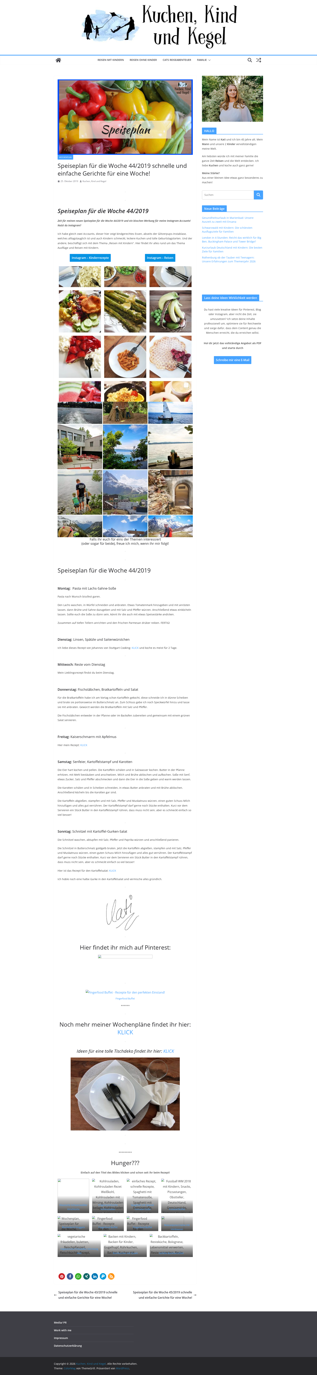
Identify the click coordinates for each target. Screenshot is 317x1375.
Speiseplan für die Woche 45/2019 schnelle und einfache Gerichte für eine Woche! (162, 1295)
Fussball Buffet (177, 1209)
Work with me (62, 1330)
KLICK (135, 648)
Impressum (61, 1338)
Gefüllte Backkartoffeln (171, 1253)
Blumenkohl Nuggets (73, 1227)
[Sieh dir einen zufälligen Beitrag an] (258, 60)
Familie (202, 60)
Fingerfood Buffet (125, 998)
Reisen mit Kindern (111, 60)
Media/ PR (60, 1322)
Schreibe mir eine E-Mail (232, 360)
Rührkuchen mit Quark (125, 1253)
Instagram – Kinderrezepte (90, 258)
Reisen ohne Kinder (143, 60)
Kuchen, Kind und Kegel (94, 181)
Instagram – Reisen (160, 258)
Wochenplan (65, 157)
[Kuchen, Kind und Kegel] (58, 60)
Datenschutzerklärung (68, 1345)
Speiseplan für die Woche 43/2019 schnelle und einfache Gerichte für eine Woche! (87, 1295)
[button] (209, 60)
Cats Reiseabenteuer (177, 60)
